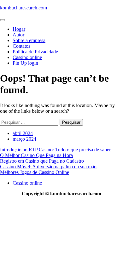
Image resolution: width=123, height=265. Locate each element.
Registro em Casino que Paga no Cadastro (42, 161)
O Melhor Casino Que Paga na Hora (36, 155)
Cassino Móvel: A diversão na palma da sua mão (48, 166)
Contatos (21, 46)
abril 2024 (23, 133)
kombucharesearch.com (23, 7)
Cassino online (27, 57)
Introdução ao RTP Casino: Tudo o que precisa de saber (55, 149)
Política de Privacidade (35, 51)
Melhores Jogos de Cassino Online (34, 172)
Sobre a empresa (29, 40)
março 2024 (24, 139)
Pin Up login (25, 63)
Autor (18, 34)
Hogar (19, 29)
